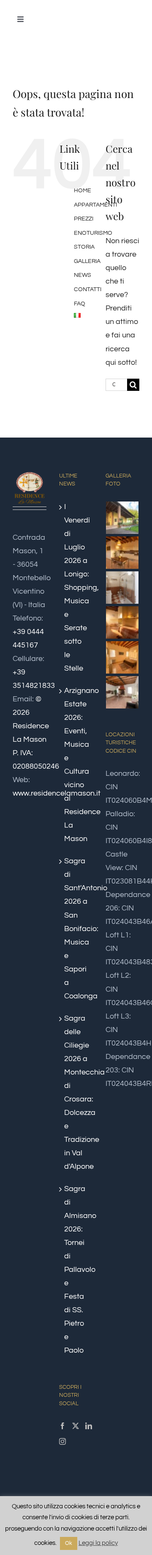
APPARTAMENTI (95, 205)
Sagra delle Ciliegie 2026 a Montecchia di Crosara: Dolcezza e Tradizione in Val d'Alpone (76, 1092)
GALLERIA (87, 261)
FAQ (79, 304)
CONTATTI (87, 289)
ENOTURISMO (93, 233)
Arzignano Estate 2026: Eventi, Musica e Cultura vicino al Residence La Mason (76, 765)
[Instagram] (62, 1441)
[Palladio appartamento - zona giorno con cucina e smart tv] (122, 692)
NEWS (82, 275)
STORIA (84, 247)
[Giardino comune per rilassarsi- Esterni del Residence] (122, 517)
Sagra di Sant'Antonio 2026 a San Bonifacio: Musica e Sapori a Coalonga (76, 928)
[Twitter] (75, 1425)
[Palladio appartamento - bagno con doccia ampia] (122, 587)
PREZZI (83, 219)
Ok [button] (68, 1543)
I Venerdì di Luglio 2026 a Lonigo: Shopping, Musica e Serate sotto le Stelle (76, 587)
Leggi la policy (98, 1543)
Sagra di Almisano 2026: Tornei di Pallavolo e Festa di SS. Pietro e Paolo (76, 1269)
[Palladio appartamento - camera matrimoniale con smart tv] (122, 657)
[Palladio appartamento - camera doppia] (122, 622)
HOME (82, 191)
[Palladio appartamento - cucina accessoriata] (122, 552)
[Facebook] (62, 1425)
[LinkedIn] (88, 1425)
